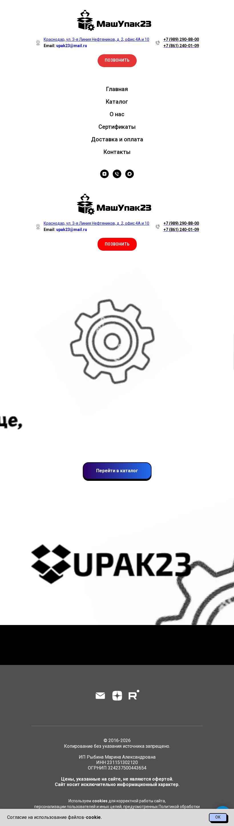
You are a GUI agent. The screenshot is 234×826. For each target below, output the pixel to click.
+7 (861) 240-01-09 (181, 45)
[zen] (104, 174)
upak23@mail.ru (71, 229)
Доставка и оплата (117, 139)
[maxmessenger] (129, 174)
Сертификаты (117, 126)
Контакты (117, 151)
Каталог (117, 101)
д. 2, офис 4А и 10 (133, 223)
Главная (117, 89)
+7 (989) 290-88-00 (181, 39)
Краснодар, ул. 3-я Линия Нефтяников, (80, 223)
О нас (117, 114)
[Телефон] (117, 174)
